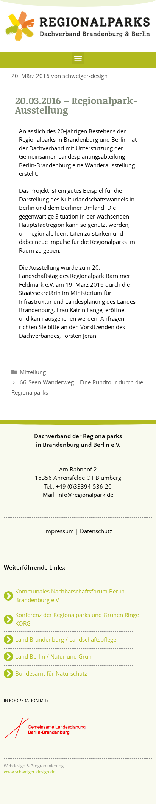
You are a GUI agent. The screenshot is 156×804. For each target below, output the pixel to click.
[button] (78, 58)
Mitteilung (33, 372)
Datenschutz (96, 531)
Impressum (59, 531)
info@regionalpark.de (85, 495)
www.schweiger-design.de (29, 772)
